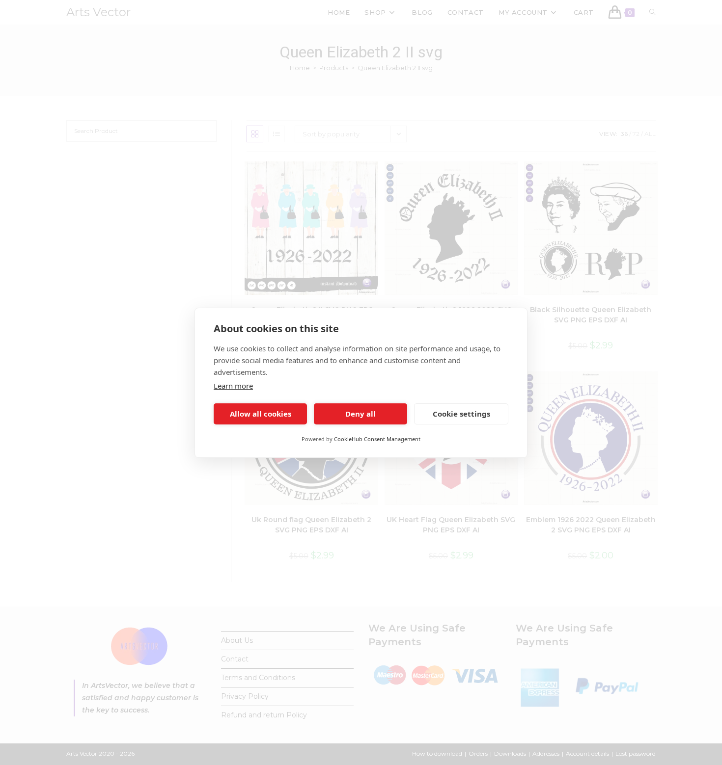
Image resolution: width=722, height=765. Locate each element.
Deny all (360, 414)
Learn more (233, 386)
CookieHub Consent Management (377, 439)
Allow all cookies (260, 414)
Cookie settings (461, 414)
